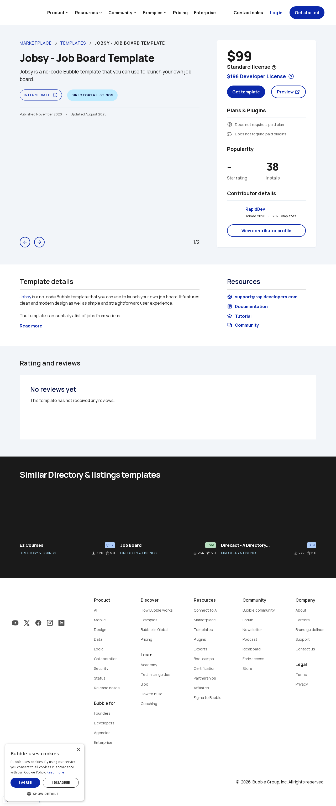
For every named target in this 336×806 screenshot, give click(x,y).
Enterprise (205, 12)
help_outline (274, 67)
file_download (93, 553)
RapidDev (255, 209)
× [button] (78, 750)
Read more (55, 772)
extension (229, 133)
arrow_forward (39, 242)
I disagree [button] (61, 782)
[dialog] (44, 772)
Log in (276, 12)
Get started (307, 12)
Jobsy (25, 297)
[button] (44, 793)
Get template (246, 92)
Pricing (180, 12)
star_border (107, 553)
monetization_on (229, 124)
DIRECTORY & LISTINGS (38, 552)
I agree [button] (25, 782)
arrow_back (25, 242)
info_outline (55, 95)
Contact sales (248, 12)
